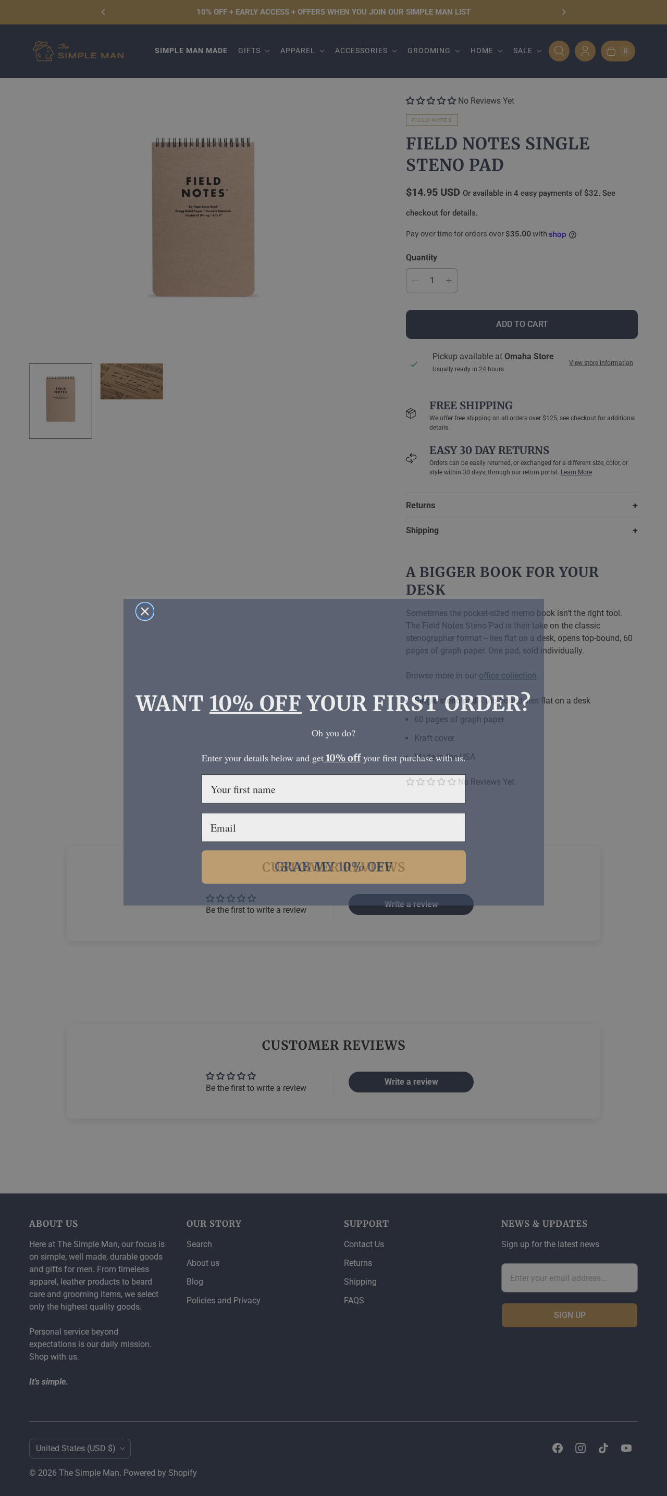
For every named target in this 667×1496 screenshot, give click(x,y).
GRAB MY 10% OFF (333, 862)
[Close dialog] (145, 607)
